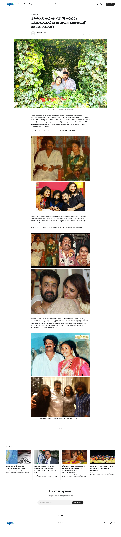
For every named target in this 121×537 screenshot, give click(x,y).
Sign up (60, 523)
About (25, 4)
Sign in (102, 4)
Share (86, 33)
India (39, 4)
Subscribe (110, 4)
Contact (50, 4)
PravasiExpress (41, 32)
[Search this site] (97, 4)
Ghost (113, 523)
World (44, 4)
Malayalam (34, 15)
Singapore (32, 4)
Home (19, 4)
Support (57, 4)
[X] (59, 515)
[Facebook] (62, 515)
